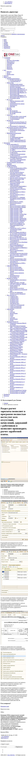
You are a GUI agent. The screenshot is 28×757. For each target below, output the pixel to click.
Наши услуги (7, 77)
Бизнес (12, 314)
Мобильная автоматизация (14, 133)
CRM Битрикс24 (11, 165)
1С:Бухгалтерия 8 (14, 119)
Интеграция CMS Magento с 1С (18, 92)
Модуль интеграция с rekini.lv (18, 205)
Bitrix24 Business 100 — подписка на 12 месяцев (16, 351)
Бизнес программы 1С (13, 144)
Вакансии (9, 67)
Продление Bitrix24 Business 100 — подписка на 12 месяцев (18, 337)
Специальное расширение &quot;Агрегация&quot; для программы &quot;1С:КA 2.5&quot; (17, 224)
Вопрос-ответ (10, 74)
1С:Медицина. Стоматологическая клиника (17, 153)
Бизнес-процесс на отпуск (17, 288)
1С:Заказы (12, 134)
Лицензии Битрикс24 (12, 321)
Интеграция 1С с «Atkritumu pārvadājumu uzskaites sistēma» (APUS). (18, 199)
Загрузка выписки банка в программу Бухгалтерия (17, 173)
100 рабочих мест (14, 303)
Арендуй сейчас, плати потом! (18, 116)
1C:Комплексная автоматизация (18, 148)
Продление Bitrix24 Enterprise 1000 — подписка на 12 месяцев (18, 329)
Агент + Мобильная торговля (18, 141)
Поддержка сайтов (15, 98)
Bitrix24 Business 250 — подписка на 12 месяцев (16, 349)
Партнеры (9, 64)
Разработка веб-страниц (16, 84)
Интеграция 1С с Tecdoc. (16, 201)
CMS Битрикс (10, 309)
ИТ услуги (10, 99)
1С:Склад (12, 136)
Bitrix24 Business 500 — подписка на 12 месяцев (16, 346)
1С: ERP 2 (12, 150)
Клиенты (9, 66)
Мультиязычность (14, 275)
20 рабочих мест (14, 300)
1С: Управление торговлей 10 (18, 147)
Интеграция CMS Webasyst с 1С (18, 96)
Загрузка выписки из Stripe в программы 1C (17, 192)
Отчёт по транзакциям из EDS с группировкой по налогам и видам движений (18, 169)
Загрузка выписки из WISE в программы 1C (17, 263)
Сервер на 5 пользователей (17, 305)
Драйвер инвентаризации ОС (18, 140)
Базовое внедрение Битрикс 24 (18, 122)
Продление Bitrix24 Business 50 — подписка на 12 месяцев (18, 340)
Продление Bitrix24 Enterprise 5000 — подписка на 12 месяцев (18, 326)
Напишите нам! (5, 706)
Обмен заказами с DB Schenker (18, 219)
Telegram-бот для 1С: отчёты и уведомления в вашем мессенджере (18, 229)
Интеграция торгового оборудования (17, 127)
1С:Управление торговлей (17, 117)
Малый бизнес (14, 313)
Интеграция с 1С (14, 277)
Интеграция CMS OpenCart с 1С (18, 89)
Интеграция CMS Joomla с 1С (18, 91)
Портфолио (7, 394)
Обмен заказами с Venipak (17, 215)
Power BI (9, 109)
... (4, 397)
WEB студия (10, 82)
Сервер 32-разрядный (15, 306)
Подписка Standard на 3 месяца (18, 390)
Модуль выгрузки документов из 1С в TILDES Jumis (18, 235)
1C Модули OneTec (12, 166)
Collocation (13, 102)
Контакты (6, 395)
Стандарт (12, 312)
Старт (11, 310)
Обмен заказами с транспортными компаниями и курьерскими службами (18, 186)
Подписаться (19, 746)
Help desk (12, 106)
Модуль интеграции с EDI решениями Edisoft (17, 182)
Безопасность (13, 105)
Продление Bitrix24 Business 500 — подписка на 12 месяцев (18, 332)
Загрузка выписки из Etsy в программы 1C (17, 195)
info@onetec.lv (8, 3)
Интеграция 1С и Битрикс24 (17, 126)
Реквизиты (10, 68)
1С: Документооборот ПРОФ (18, 151)
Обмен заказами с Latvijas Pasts (18, 214)
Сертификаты (10, 63)
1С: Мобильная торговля (16, 137)
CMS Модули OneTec (12, 266)
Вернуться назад (5, 709)
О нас (8, 59)
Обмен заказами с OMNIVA (17, 221)
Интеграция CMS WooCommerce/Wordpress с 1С (18, 94)
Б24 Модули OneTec (12, 278)
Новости (9, 71)
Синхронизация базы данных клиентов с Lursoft (18, 175)
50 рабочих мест (14, 302)
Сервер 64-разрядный (15, 307)
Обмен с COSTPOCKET (16, 246)
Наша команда (10, 61)
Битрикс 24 (10, 120)
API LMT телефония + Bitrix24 (18, 284)
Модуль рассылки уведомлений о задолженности (18, 240)
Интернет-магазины (15, 87)
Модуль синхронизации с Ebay (18, 259)
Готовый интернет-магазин (17, 85)
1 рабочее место (14, 298)
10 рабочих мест (14, 299)
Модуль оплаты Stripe (15, 267)
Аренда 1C (10, 115)
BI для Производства (15, 112)
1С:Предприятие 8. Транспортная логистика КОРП (18, 156)
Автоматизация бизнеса (13, 78)
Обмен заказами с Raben (16, 217)
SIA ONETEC (11, 755)
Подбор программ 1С (15, 80)
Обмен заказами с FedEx (16, 211)
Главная (6, 403)
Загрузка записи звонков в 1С (18, 177)
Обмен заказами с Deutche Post (18, 218)
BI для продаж (14, 110)
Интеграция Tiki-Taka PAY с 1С (18, 238)
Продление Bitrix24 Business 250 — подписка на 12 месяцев (18, 335)
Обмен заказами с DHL (16, 210)
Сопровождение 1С (15, 81)
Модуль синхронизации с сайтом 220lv (16, 251)
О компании (7, 57)
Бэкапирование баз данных (17, 103)
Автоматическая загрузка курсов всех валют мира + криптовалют (18, 254)
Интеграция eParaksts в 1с (17, 245)
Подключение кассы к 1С (16, 129)
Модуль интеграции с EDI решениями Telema (17, 180)
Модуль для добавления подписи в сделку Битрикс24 (17, 293)
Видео (8, 73)
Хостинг (9, 108)
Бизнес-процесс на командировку (15, 286)
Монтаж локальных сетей (17, 101)
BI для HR (12, 113)
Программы (7, 143)
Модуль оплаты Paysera (16, 268)
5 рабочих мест (14, 296)
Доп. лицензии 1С (12, 295)
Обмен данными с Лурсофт (17, 282)
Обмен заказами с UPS (16, 212)
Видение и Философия (13, 60)
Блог (5, 70)
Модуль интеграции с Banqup (18, 207)
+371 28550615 (8, 2)
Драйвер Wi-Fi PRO (15, 138)
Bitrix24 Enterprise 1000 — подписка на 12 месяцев (17, 343)
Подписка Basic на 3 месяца (17, 393)
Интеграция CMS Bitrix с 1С (17, 88)
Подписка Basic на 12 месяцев (18, 391)
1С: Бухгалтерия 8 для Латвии (18, 145)
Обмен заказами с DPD (16, 208)
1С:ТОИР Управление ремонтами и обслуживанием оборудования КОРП (18, 160)
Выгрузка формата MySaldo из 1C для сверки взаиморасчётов (18, 233)
